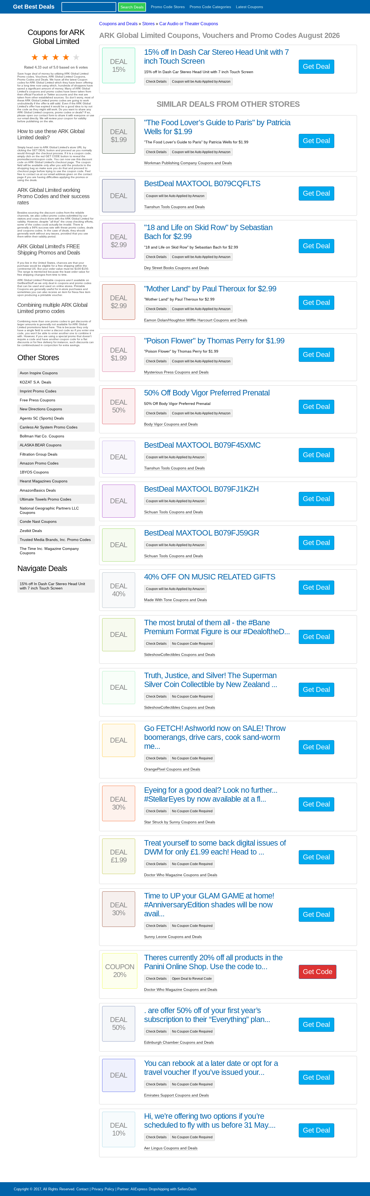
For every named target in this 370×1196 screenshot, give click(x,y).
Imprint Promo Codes (38, 391)
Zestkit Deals (31, 530)
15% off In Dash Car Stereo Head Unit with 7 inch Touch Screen (52, 586)
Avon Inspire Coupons (39, 373)
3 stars (56, 57)
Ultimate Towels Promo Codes (45, 499)
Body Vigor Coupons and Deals (171, 424)
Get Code (317, 971)
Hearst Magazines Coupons (43, 481)
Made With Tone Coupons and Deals (175, 600)
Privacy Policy (103, 1189)
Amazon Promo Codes (39, 463)
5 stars (77, 57)
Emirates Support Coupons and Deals (176, 1095)
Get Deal (316, 66)
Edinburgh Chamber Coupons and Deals (179, 1042)
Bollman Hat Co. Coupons (42, 436)
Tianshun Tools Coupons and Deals (174, 207)
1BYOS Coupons (34, 472)
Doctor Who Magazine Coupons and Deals (180, 875)
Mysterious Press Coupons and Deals (176, 372)
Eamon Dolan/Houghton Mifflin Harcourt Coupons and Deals (195, 320)
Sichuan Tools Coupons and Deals (173, 512)
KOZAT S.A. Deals (35, 382)
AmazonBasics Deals (38, 490)
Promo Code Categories (210, 7)
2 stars (45, 57)
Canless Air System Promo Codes (48, 427)
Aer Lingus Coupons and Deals (170, 1148)
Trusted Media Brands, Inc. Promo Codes (55, 539)
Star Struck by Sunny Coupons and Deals (179, 822)
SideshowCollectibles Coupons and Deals (179, 654)
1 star (35, 57)
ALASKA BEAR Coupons (40, 445)
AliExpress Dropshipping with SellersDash (163, 1189)
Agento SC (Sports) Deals (42, 418)
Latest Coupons (249, 7)
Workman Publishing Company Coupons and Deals (188, 163)
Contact (82, 1189)
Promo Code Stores (168, 7)
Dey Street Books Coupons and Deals (176, 268)
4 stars (66, 57)
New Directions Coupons (41, 409)
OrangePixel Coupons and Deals (172, 769)
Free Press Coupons (37, 400)
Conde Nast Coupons (38, 521)
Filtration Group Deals (38, 454)
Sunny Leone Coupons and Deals (173, 936)
